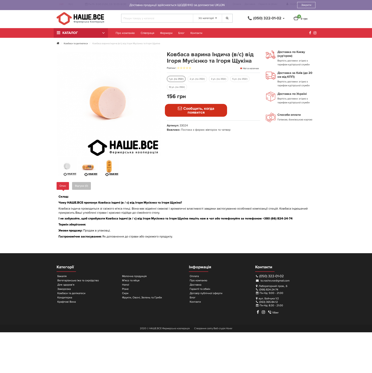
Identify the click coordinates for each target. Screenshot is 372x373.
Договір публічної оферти (206, 293)
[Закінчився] (196, 110)
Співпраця (147, 33)
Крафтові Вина (66, 301)
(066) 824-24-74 (268, 289)
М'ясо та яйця (131, 280)
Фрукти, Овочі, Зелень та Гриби (142, 297)
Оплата (194, 276)
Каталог (70, 33)
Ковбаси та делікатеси (71, 293)
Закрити (306, 5)
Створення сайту (203, 328)
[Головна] (58, 43)
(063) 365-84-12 (268, 302)
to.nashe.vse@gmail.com (274, 280)
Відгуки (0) (81, 185)
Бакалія (62, 276)
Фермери (166, 33)
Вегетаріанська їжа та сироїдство (78, 280)
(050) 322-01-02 (271, 276)
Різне (125, 289)
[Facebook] (311, 33)
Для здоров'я (65, 284)
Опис (62, 185)
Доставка (195, 284)
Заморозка (64, 289)
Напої (125, 284)
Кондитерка (64, 297)
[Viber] (268, 312)
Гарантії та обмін (200, 289)
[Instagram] (315, 33)
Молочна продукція (134, 276)
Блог (181, 33)
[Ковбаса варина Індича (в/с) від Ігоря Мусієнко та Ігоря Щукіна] (67, 166)
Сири (125, 293)
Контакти (196, 33)
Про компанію (125, 33)
